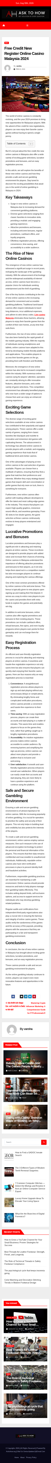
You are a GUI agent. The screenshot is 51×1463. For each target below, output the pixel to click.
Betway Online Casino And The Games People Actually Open (23, 1066)
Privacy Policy (31, 1457)
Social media (11, 1317)
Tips (8, 1374)
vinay (24, 1098)
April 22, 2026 (15, 1414)
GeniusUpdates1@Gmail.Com (34, 1451)
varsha (19, 66)
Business (10, 1346)
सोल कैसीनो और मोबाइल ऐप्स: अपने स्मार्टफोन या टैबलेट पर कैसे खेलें (15, 1006)
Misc (6, 43)
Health (9, 1402)
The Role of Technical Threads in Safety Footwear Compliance (23, 1381)
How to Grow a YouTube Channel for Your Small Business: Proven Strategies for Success (23, 1242)
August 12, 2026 (16, 1329)
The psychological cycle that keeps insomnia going (24, 1408)
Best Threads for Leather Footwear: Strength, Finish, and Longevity (23, 1353)
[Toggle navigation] (27, 26)
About (22, 1457)
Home (16, 1457)
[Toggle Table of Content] (29, 144)
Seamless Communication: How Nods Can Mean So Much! (23, 1093)
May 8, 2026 (14, 1357)
